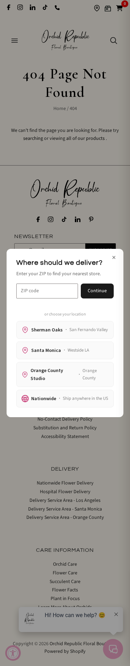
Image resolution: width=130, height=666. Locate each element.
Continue (97, 290)
